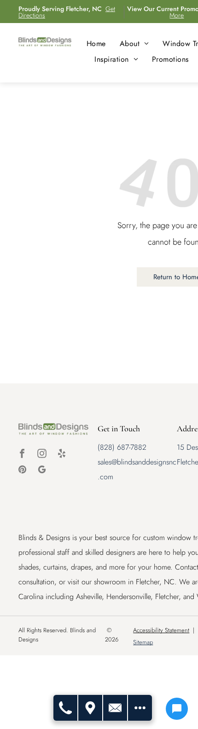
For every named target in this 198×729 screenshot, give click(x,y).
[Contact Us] (115, 708)
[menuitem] (96, 43)
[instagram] (42, 455)
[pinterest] (22, 471)
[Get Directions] (90, 708)
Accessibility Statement (161, 630)
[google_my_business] (42, 471)
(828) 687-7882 (122, 447)
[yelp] (62, 455)
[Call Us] (65, 708)
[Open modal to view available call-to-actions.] (140, 708)
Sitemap (143, 642)
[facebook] (22, 455)
